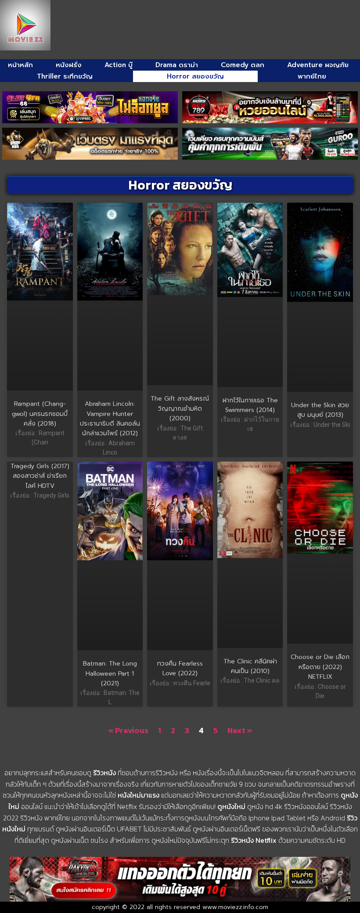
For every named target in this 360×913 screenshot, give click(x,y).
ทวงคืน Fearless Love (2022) (180, 668)
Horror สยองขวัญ (195, 76)
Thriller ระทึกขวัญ (65, 76)
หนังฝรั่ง (69, 65)
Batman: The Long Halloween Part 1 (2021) (110, 673)
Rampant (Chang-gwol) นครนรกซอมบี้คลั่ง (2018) (40, 413)
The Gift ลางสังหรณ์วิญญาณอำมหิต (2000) (180, 408)
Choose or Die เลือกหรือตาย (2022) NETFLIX (320, 666)
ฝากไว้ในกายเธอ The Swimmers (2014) (250, 405)
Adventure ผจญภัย (318, 65)
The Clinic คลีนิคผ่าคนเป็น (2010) (250, 666)
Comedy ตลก (242, 65)
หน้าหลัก (20, 65)
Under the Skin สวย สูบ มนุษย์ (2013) (320, 410)
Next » (239, 730)
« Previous (128, 730)
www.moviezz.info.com (235, 907)
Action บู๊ (118, 65)
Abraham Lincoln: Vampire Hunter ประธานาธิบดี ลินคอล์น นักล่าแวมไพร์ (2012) (110, 418)
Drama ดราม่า (176, 65)
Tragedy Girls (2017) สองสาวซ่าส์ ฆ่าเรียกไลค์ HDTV (40, 476)
